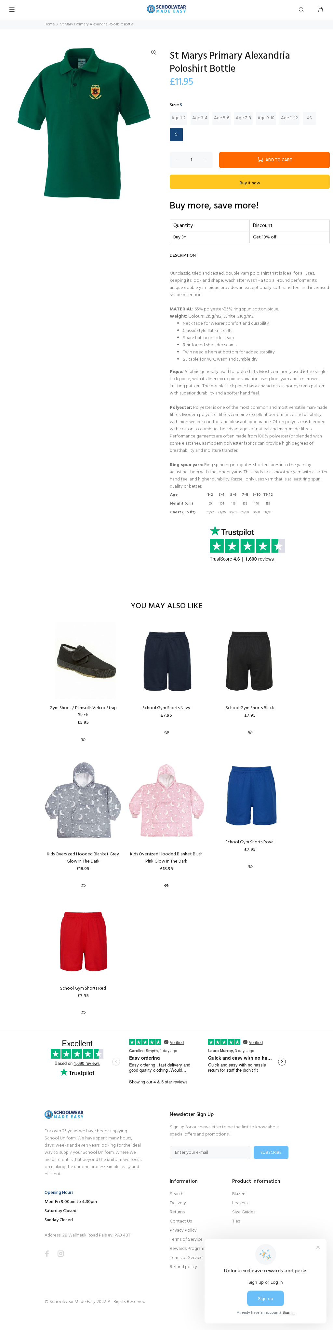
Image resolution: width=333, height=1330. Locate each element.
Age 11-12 (289, 118)
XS (309, 118)
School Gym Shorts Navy (166, 708)
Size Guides (243, 1212)
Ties (236, 1221)
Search (176, 1194)
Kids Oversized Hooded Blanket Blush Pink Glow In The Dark (166, 858)
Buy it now (250, 183)
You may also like (167, 606)
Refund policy (183, 1267)
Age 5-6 (221, 118)
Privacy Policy (183, 1230)
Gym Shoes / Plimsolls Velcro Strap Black (83, 711)
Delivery (178, 1203)
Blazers (239, 1194)
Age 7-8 (243, 118)
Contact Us (181, 1221)
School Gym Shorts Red (83, 988)
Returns (177, 1212)
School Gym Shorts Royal (249, 842)
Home (50, 24)
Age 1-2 (178, 118)
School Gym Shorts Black (250, 708)
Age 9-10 (266, 118)
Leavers (239, 1203)
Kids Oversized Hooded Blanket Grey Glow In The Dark (83, 858)
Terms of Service (186, 1239)
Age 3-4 (199, 118)
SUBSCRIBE (271, 1152)
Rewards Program (187, 1248)
